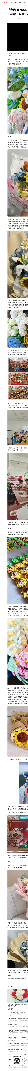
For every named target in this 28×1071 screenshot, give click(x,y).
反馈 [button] (25, 1060)
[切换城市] (22, 2)
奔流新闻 (19, 18)
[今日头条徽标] (5, 2)
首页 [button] (25, 1055)
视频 (25, 2)
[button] (12, 2)
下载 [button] (24, 1064)
